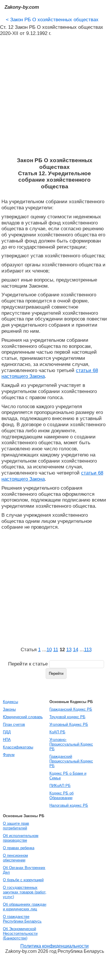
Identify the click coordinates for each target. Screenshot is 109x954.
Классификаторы (18, 747)
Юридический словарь (23, 717)
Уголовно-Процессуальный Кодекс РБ (71, 744)
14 (75, 649)
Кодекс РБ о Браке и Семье (67, 775)
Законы (9, 709)
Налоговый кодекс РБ (68, 805)
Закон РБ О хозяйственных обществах (52, 19)
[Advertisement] (54, 96)
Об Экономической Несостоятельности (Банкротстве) (20, 933)
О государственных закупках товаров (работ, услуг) (25, 892)
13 (69, 649)
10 (49, 649)
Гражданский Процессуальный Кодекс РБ (71, 761)
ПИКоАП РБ (60, 785)
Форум (9, 755)
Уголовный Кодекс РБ (68, 724)
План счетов (14, 724)
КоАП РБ (57, 732)
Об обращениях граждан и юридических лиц (24, 906)
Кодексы (10, 702)
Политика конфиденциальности (54, 946)
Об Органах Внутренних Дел (24, 870)
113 (88, 649)
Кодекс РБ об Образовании (61, 795)
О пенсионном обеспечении (15, 857)
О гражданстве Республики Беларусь (22, 918)
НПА (7, 739)
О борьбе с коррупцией (23, 880)
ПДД (7, 732)
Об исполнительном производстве (20, 838)
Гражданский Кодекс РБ (70, 709)
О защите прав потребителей (16, 825)
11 (55, 649)
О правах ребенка (18, 848)
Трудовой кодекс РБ (67, 717)
